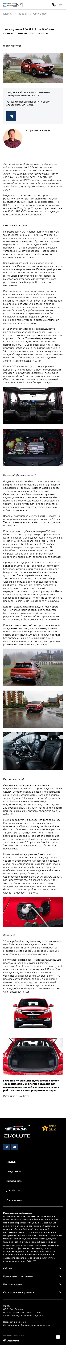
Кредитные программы (18, 1276)
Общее (7, 1268)
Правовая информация (14, 1322)
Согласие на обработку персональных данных (26, 1325)
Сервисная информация (18, 1292)
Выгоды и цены (13, 1284)
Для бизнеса (14, 1190)
